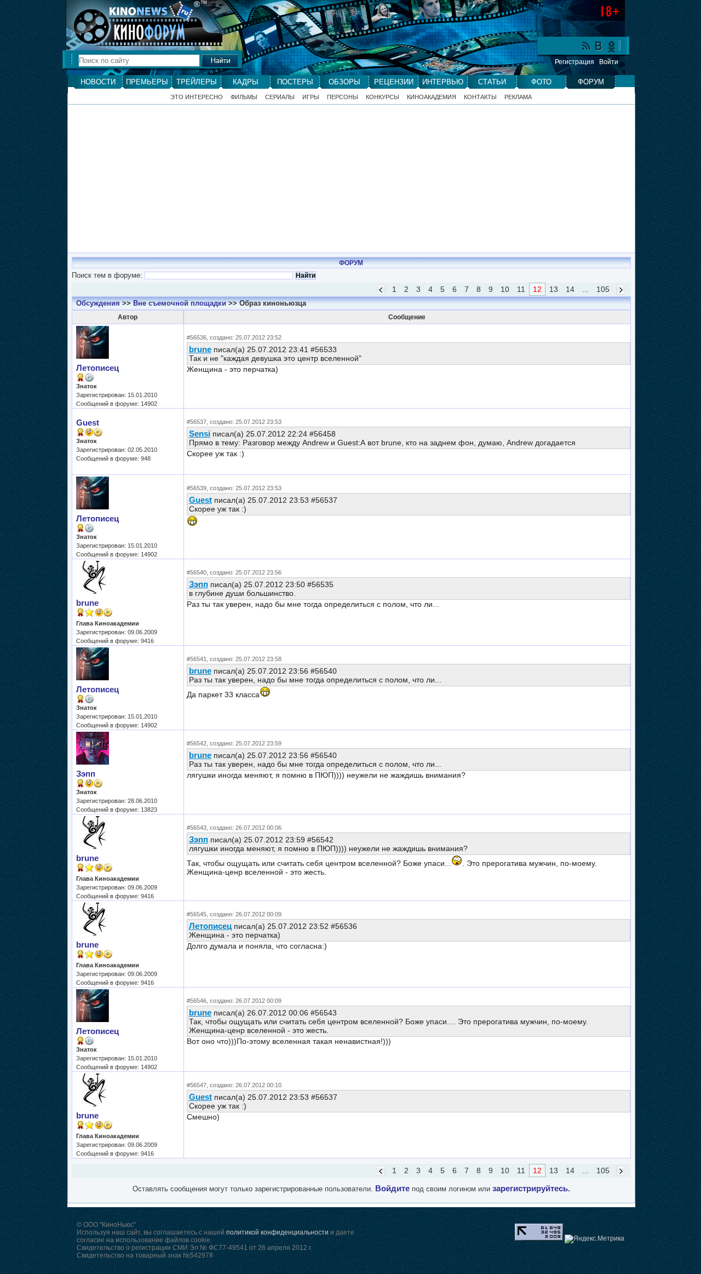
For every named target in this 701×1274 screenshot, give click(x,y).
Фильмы (244, 97)
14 (570, 289)
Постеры (295, 82)
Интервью (442, 82)
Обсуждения (98, 303)
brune (200, 349)
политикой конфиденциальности (277, 1232)
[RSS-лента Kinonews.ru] (587, 47)
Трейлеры (196, 82)
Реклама (518, 97)
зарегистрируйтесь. (531, 1188)
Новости (98, 82)
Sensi (199, 433)
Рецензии (393, 82)
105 (603, 289)
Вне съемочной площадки (179, 303)
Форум (591, 82)
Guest (87, 422)
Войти (608, 62)
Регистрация (574, 62)
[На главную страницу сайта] (139, 10)
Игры (310, 97)
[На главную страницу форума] (139, 34)
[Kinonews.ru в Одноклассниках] (612, 46)
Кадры (245, 82)
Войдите (392, 1188)
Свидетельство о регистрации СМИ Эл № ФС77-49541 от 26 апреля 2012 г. (194, 1248)
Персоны (342, 97)
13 (553, 289)
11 (521, 289)
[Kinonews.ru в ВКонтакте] (599, 47)
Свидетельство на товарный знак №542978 (145, 1255)
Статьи (492, 82)
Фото (541, 82)
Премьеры (147, 82)
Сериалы (280, 97)
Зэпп (198, 584)
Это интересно (196, 97)
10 (505, 289)
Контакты (480, 97)
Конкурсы (382, 97)
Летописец (97, 368)
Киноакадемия (431, 97)
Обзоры (344, 82)
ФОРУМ (351, 263)
